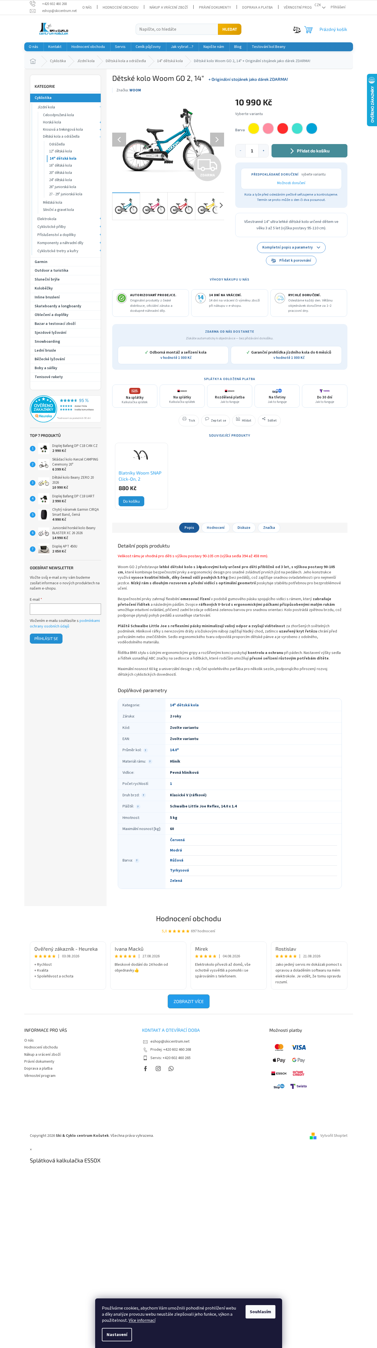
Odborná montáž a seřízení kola (175, 355)
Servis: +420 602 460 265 (170, 1058)
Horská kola (52, 122)
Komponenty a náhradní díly (60, 243)
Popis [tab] (189, 527)
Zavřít (142, 417)
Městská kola (52, 202)
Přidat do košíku (313, 150)
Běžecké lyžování (50, 359)
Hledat (229, 29)
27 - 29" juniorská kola (65, 194)
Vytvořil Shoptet (333, 1135)
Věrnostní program (301, 7)
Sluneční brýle (47, 279)
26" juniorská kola (62, 186)
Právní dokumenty (215, 7)
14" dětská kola (63, 158)
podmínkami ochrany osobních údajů (65, 623)
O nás (87, 7)
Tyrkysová (179, 870)
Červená (177, 840)
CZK (317, 5)
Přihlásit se (46, 638)
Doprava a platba (257, 7)
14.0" (174, 750)
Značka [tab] (269, 527)
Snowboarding (47, 341)
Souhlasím (260, 1312)
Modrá (176, 850)
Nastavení (117, 1335)
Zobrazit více (189, 1001)
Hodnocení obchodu (120, 7)
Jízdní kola (46, 107)
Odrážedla (57, 144)
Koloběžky (44, 288)
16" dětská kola (60, 165)
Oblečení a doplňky (51, 315)
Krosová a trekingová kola (63, 129)
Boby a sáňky (46, 368)
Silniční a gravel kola (58, 209)
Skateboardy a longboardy (58, 306)
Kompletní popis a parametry (287, 247)
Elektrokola (46, 219)
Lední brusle (45, 350)
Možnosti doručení (291, 183)
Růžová (176, 860)
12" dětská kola (60, 151)
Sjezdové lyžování (50, 332)
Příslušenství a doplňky (56, 235)
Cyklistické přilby (51, 227)
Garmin (41, 262)
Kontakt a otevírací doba (171, 1030)
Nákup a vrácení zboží (169, 7)
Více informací (142, 1320)
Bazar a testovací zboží (55, 324)
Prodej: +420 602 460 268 (170, 1049)
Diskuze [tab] (243, 527)
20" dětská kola (60, 172)
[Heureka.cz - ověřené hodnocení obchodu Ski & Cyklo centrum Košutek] (65, 409)
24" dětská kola (60, 180)
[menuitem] (33, 46)
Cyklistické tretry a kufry (57, 251)
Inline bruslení (47, 297)
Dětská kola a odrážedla (61, 136)
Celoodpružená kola (58, 115)
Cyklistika (43, 98)
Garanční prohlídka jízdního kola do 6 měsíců (289, 355)
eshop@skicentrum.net (169, 1041)
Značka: (128, 90)
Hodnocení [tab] (216, 527)
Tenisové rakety (49, 377)
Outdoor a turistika (51, 270)
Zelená (176, 881)
